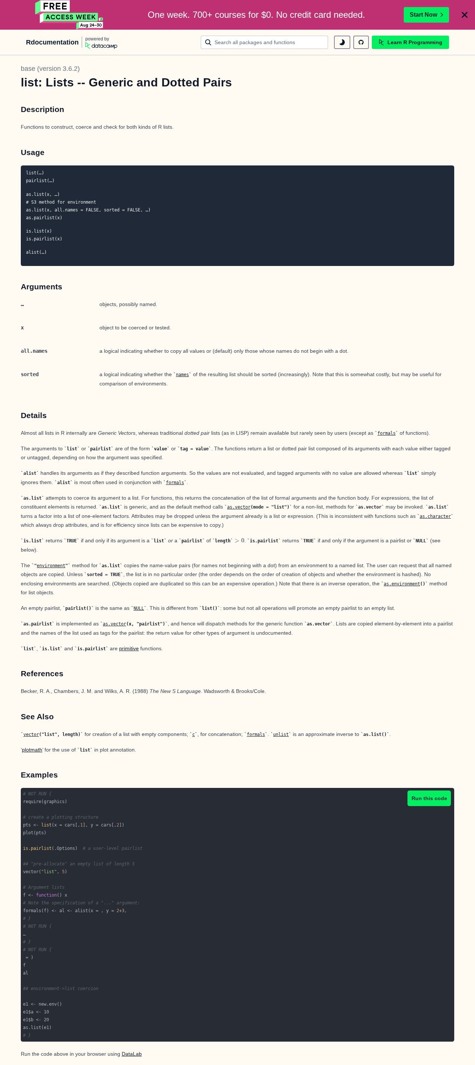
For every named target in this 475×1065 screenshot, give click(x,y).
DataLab (132, 1054)
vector (31, 734)
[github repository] (361, 42)
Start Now (423, 14)
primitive (129, 648)
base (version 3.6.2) (50, 68)
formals (386, 433)
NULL (139, 608)
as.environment (402, 583)
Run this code (429, 798)
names (182, 374)
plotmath (32, 750)
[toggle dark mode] (342, 42)
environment (51, 565)
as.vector (238, 507)
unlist (281, 734)
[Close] (464, 14)
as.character (435, 516)
